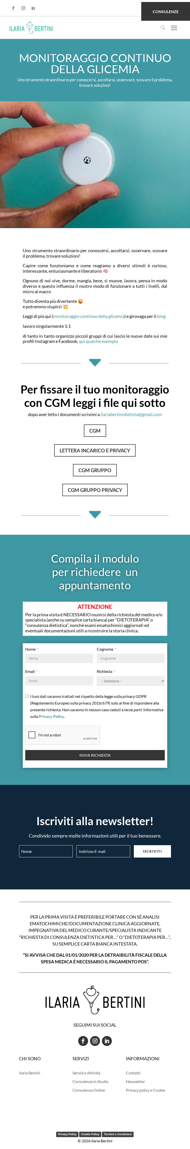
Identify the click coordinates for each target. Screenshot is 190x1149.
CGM (95, 431)
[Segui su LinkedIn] (33, 8)
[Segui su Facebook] (13, 8)
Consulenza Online (88, 1090)
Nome (30, 649)
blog (161, 316)
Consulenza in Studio (90, 1081)
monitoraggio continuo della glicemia (88, 316)
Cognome (105, 649)
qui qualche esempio (98, 341)
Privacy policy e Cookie (145, 1090)
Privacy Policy (67, 1134)
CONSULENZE (166, 11)
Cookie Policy (90, 1134)
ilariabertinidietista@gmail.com (131, 414)
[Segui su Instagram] (23, 8)
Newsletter (135, 1081)
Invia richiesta (95, 755)
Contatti (133, 1072)
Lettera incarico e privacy (95, 450)
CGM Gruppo (94, 470)
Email (30, 671)
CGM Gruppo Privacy (95, 490)
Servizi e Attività (86, 1072)
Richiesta (104, 671)
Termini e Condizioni (118, 1134)
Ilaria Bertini (29, 1072)
